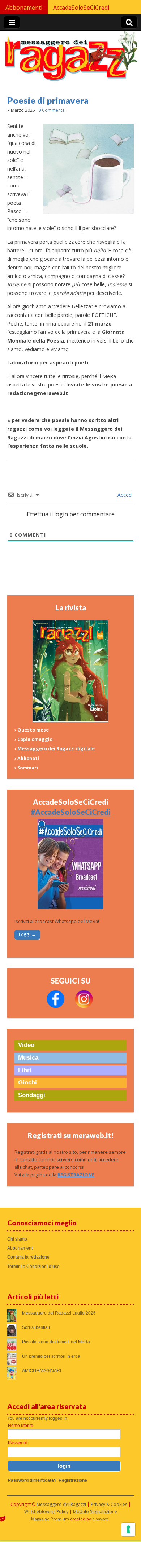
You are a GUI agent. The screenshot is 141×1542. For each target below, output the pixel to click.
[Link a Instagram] (84, 1006)
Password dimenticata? (32, 1480)
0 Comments (51, 110)
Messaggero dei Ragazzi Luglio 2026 (59, 1313)
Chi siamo (17, 1239)
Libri (24, 1070)
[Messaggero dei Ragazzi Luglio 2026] (70, 720)
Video (26, 1045)
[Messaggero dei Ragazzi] (71, 59)
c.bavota (100, 1518)
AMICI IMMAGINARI (41, 1370)
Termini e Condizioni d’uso (33, 1266)
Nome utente (20, 1425)
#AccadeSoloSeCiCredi (70, 812)
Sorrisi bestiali (36, 1327)
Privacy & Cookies (109, 1504)
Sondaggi (31, 1095)
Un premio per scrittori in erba (51, 1356)
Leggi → (27, 934)
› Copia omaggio (33, 739)
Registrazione (73, 1480)
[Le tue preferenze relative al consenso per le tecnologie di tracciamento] (128, 1529)
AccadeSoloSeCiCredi (81, 8)
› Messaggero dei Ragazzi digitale (54, 749)
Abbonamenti (23, 8)
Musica (28, 1057)
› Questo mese (31, 730)
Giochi (27, 1082)
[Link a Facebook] (56, 1006)
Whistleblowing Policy (46, 1511)
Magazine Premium (50, 1518)
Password (17, 1442)
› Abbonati (26, 758)
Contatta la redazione (28, 1257)
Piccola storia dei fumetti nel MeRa (56, 1341)
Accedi (124, 494)
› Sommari (26, 768)
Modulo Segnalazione (95, 1511)
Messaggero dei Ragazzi (61, 1504)
